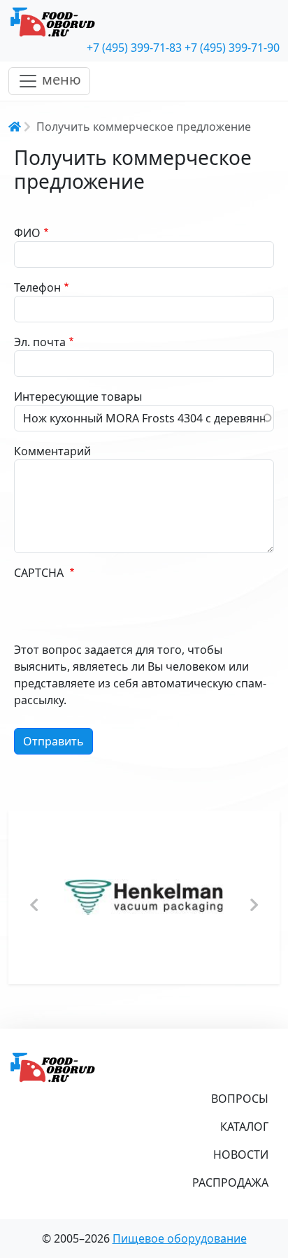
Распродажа (230, 1182)
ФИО (27, 233)
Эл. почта (40, 342)
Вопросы (239, 1098)
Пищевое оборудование (180, 1238)
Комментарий (52, 451)
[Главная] (144, 22)
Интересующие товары (78, 396)
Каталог (244, 1126)
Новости (240, 1154)
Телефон (37, 287)
